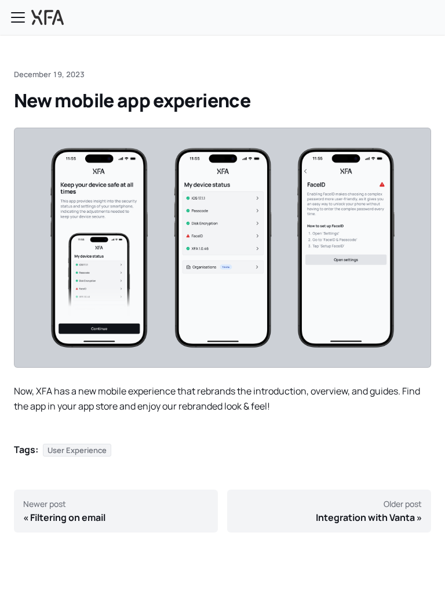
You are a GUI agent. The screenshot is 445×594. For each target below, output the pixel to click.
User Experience (77, 450)
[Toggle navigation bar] (18, 17)
